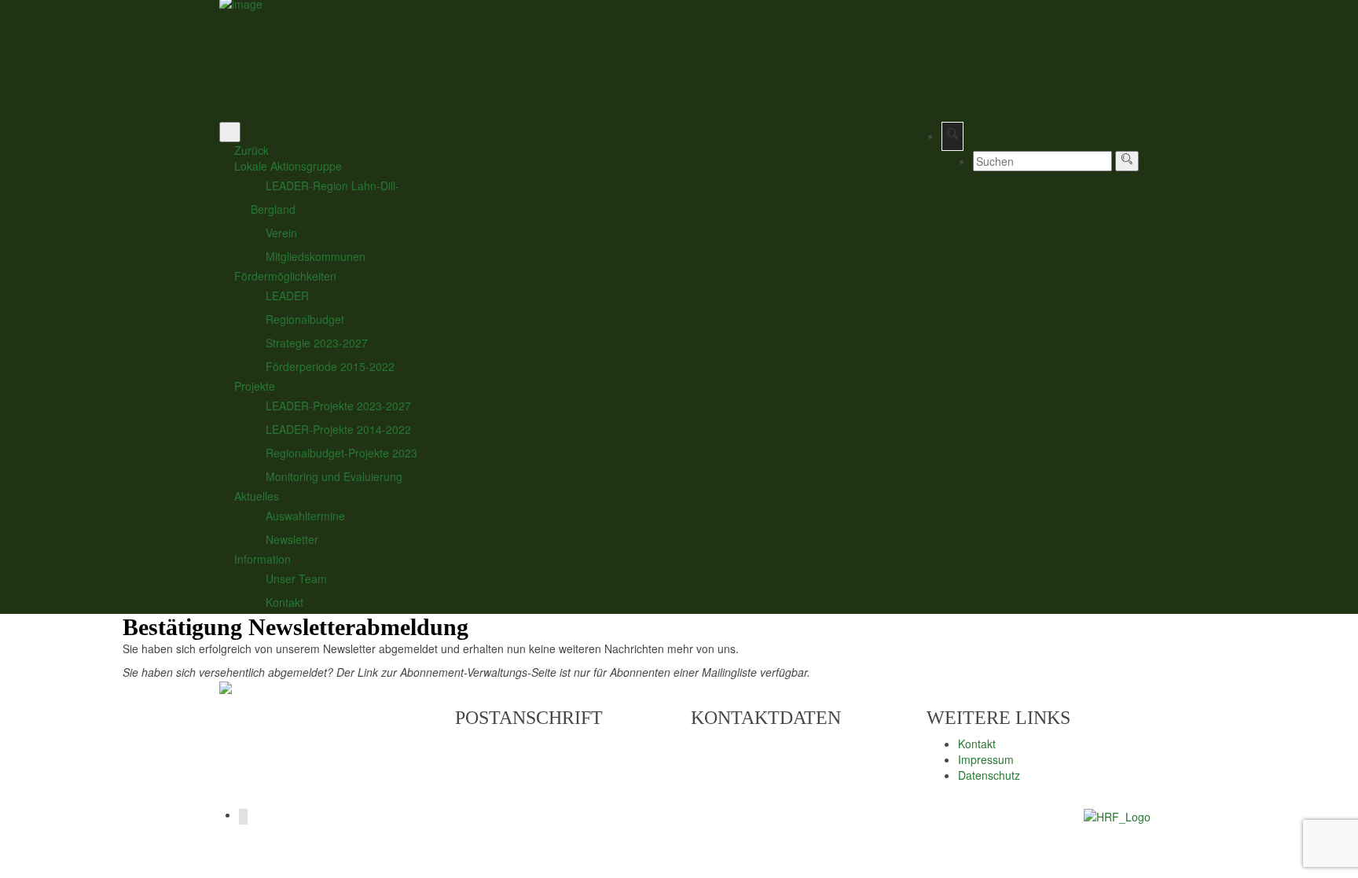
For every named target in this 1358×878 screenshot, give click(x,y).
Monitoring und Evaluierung (334, 476)
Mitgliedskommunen (315, 256)
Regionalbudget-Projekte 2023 (341, 453)
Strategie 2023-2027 (317, 343)
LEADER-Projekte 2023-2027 (338, 405)
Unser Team (296, 578)
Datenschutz (989, 775)
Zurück (251, 150)
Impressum (986, 759)
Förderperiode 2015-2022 (330, 366)
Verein (281, 233)
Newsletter (292, 539)
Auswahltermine (305, 515)
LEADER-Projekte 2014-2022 (338, 429)
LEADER (287, 295)
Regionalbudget (305, 319)
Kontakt (284, 602)
